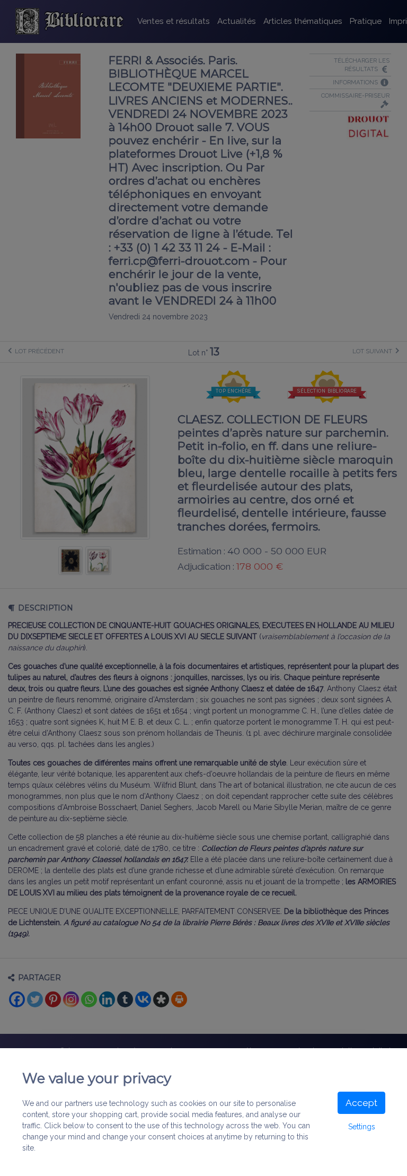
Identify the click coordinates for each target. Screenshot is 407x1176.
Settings (361, 1126)
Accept (361, 1102)
